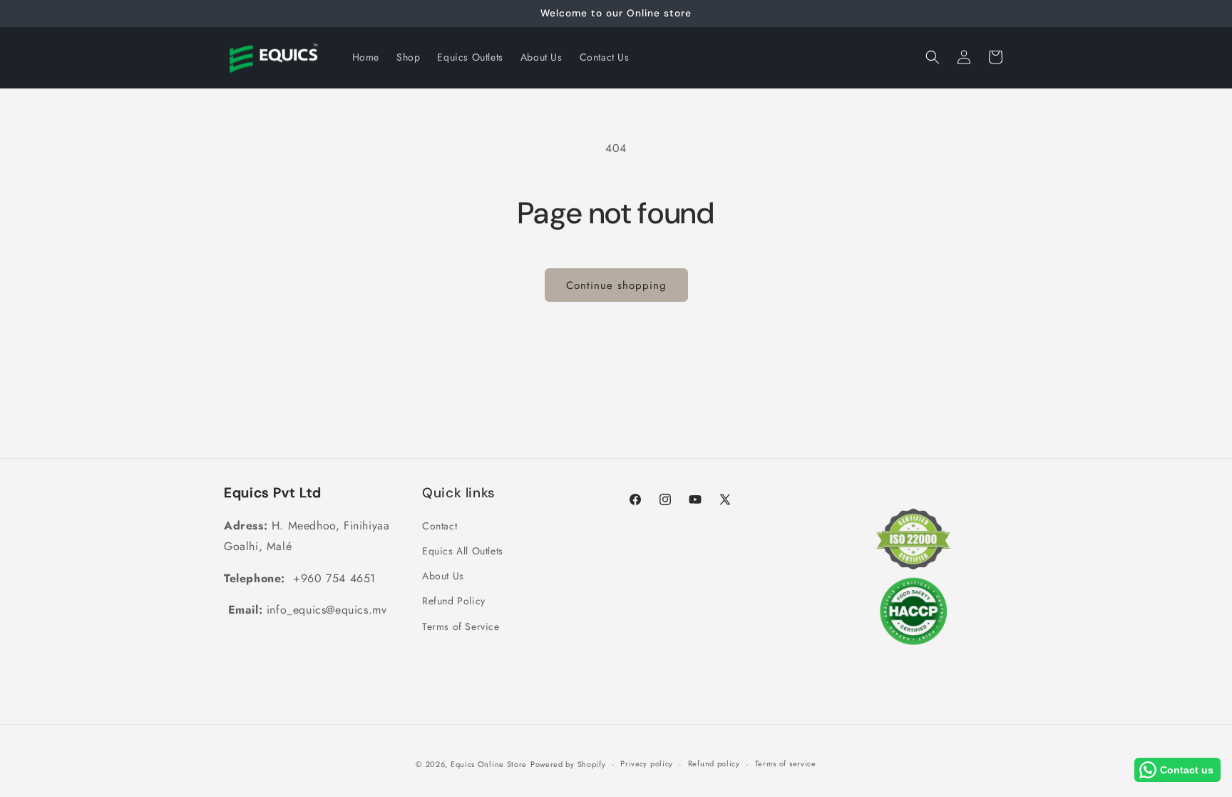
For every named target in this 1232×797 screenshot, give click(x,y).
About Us (443, 576)
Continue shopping (616, 285)
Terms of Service (461, 626)
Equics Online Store (489, 764)
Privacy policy (646, 763)
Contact (439, 526)
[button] (932, 57)
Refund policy (714, 763)
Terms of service (785, 763)
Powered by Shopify (568, 764)
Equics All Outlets (462, 551)
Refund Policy (454, 601)
